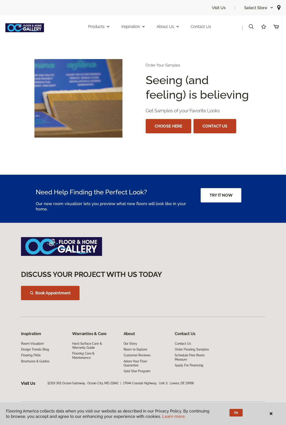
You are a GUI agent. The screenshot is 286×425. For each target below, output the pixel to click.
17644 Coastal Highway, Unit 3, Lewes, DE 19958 (158, 383)
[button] (258, 7)
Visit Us (219, 7)
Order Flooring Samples (192, 349)
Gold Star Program (137, 371)
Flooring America (33, 49)
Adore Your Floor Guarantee (135, 363)
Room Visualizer (32, 343)
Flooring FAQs (31, 355)
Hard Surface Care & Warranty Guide (87, 345)
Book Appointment (53, 293)
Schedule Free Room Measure (189, 357)
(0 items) (276, 26)
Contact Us (201, 26)
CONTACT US (214, 126)
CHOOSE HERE (168, 126)
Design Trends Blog (35, 349)
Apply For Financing (189, 365)
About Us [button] (165, 26)
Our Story (130, 343)
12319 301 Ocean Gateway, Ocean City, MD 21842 (83, 383)
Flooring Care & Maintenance (83, 355)
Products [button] (96, 26)
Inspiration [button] (130, 26)
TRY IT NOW (221, 195)
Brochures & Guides (35, 361)
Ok (236, 412)
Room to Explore (135, 349)
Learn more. (174, 416)
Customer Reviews (137, 355)
